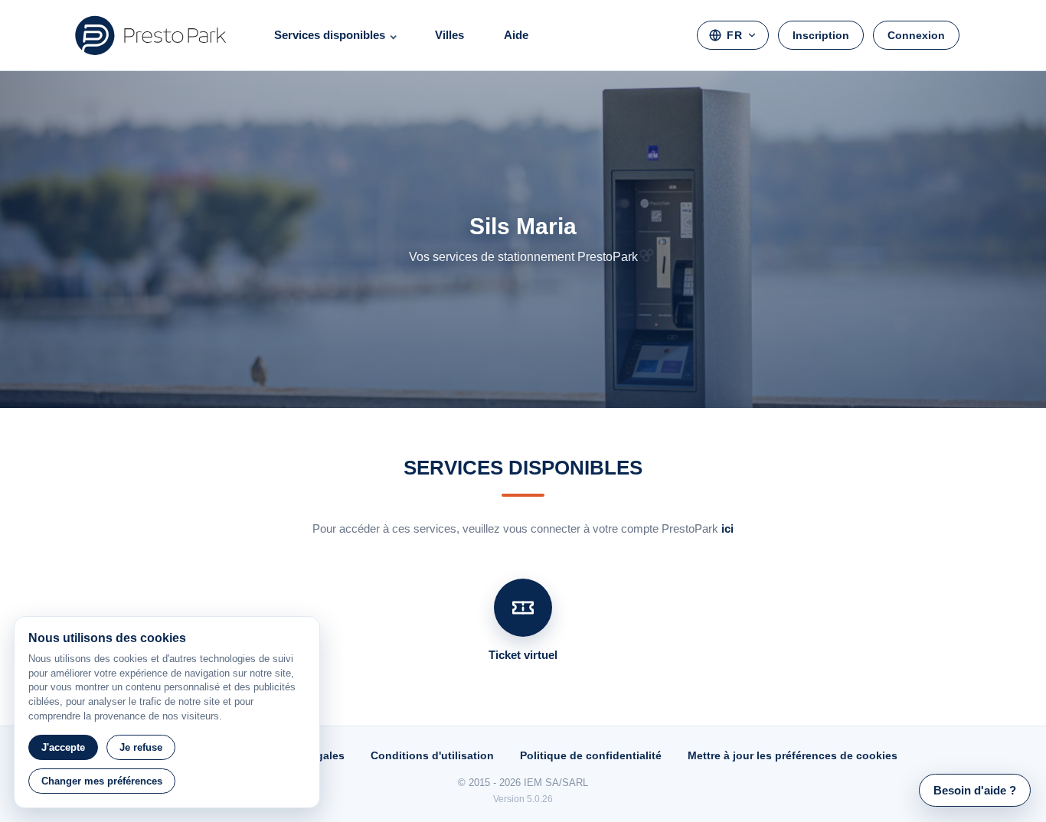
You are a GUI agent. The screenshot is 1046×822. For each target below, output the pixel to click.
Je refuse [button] (140, 747)
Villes (449, 34)
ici (727, 528)
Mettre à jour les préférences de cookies (792, 755)
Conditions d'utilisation (432, 755)
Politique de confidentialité (591, 755)
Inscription (821, 35)
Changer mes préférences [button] (101, 781)
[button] (975, 790)
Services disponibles (329, 34)
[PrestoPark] (151, 35)
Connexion (916, 35)
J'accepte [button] (63, 747)
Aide (516, 34)
